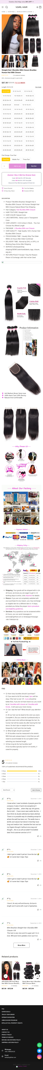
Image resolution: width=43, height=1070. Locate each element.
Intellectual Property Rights (12, 1023)
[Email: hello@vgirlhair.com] (2, 1056)
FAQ (3, 1009)
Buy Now (33, 166)
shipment (29, 595)
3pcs (31, 696)
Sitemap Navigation (8, 1017)
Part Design (9, 155)
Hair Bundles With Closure (25, 209)
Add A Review (36, 790)
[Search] (7, 7)
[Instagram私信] (39, 1056)
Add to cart (17, 166)
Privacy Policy (7, 1034)
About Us (5, 1029)
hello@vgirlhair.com (10, 1057)
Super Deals (6, 1011)
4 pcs (27, 699)
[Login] (37, 7)
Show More (21, 945)
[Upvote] (38, 836)
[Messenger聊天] (39, 1050)
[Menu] (3, 7)
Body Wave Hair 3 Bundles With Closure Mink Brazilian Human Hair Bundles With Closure (31, 982)
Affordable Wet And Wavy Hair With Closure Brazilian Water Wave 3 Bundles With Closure (11, 982)
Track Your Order (8, 1014)
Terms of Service (7, 1037)
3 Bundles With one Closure (24, 228)
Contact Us (6, 1032)
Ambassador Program (9, 1020)
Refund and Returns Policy (11, 1040)
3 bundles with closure (17, 704)
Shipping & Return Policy (10, 1042)
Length (7, 87)
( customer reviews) (19, 75)
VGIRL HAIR (21, 7)
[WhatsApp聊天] (39, 1045)
